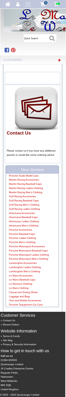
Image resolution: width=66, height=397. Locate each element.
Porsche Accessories (20, 229)
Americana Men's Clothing (23, 225)
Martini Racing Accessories (24, 179)
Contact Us (9, 320)
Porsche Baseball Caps (22, 234)
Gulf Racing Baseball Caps (24, 200)
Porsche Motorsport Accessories (27, 246)
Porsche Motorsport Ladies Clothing (29, 254)
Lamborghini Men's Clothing (24, 271)
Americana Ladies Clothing (24, 221)
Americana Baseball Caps (23, 217)
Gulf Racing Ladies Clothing (24, 209)
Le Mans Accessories (21, 275)
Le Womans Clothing (20, 283)
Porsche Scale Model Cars (24, 175)
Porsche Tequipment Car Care (26, 304)
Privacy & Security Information (19, 344)
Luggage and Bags (19, 296)
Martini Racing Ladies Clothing (26, 188)
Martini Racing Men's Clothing (25, 192)
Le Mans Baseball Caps (22, 279)
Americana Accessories (22, 213)
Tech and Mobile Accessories (25, 300)
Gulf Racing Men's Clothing (24, 204)
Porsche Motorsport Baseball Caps (28, 250)
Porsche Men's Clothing (22, 242)
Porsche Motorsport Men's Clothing (28, 258)
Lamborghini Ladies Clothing (25, 267)
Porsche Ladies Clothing (22, 238)
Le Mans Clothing (19, 288)
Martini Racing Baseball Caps (25, 183)
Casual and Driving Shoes (23, 292)
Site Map (8, 340)
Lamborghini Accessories (23, 263)
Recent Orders (11, 324)
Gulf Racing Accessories (22, 196)
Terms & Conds (11, 336)
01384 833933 (9, 360)
